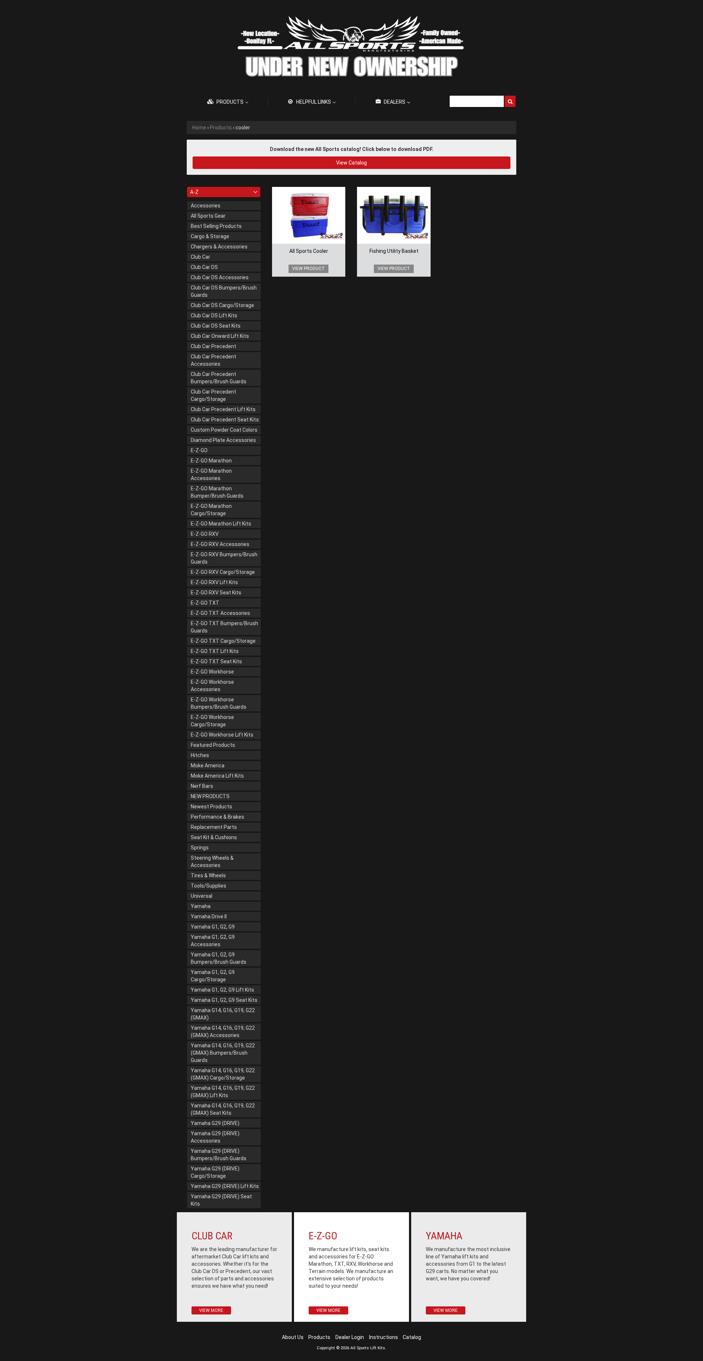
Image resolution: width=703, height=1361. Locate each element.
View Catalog (351, 163)
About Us (293, 1337)
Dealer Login (349, 1337)
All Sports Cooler (308, 251)
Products (221, 127)
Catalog (412, 1337)
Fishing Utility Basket (394, 251)
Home (199, 127)
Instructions (383, 1337)
